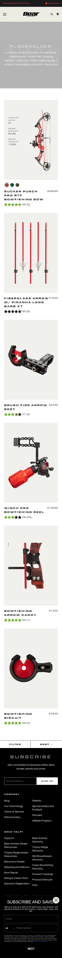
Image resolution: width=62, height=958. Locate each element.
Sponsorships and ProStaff (43, 808)
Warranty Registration (17, 883)
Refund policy (12, 817)
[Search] (51, 14)
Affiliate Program (42, 820)
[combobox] (9, 928)
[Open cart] (57, 14)
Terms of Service (14, 811)
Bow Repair (11, 872)
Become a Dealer (14, 861)
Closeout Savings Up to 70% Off (15, 3)
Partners (37, 815)
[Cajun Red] (7, 185)
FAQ (34, 885)
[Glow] (12, 185)
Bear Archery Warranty (39, 840)
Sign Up (47, 781)
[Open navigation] (4, 14)
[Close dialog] (56, 900)
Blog (7, 800)
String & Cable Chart (16, 878)
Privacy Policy (38, 941)
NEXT (31, 948)
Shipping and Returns (16, 867)
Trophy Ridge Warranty (40, 849)
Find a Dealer (54, 3)
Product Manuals (42, 879)
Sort (45, 744)
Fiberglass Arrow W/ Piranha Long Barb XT (26, 302)
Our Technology (13, 806)
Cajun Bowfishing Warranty (42, 867)
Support (9, 838)
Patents (36, 800)
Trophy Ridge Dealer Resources (16, 854)
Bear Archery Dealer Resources (16, 845)
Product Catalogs (42, 874)
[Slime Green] (17, 185)
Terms (46, 941)
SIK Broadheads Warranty (42, 858)
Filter (15, 744)
